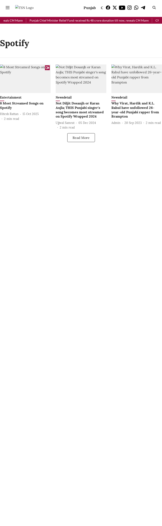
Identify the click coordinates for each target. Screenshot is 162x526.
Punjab (90, 7)
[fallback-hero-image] (25, 78)
